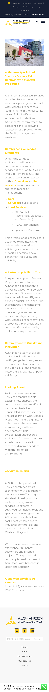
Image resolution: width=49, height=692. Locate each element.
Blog (38, 7)
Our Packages (15, 7)
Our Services (27, 3)
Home (24, 647)
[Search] (35, 23)
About (24, 651)
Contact (24, 665)
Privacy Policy (33, 689)
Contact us (25, 11)
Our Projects (38, 3)
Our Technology (28, 7)
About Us (16, 3)
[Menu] (41, 23)
